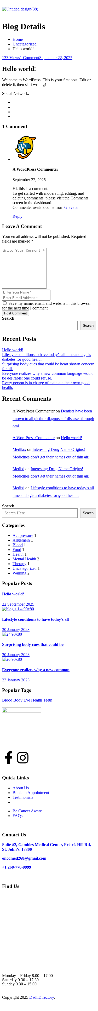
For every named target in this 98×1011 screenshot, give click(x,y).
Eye (27, 700)
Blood (18, 545)
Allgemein (21, 540)
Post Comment (15, 313)
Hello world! (12, 350)
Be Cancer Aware (27, 811)
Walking (19, 573)
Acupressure (23, 535)
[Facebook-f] (8, 757)
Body (17, 700)
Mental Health (24, 559)
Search (8, 318)
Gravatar (71, 207)
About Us (21, 788)
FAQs (17, 815)
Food (17, 549)
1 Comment (29, 57)
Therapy (19, 563)
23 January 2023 (16, 680)
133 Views (11, 57)
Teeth (47, 700)
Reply (17, 216)
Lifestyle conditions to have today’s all (35, 619)
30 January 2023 (16, 629)
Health (18, 554)
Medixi (18, 469)
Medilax (19, 449)
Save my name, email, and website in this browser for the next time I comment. (46, 305)
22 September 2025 (18, 604)
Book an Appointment (31, 792)
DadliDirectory (41, 997)
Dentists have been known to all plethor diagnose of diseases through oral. (53, 418)
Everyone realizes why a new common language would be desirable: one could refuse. (48, 375)
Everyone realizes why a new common (36, 670)
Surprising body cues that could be (33, 644)
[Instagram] (22, 757)
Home (18, 39)
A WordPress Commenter (34, 437)
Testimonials (23, 797)
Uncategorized (25, 44)
